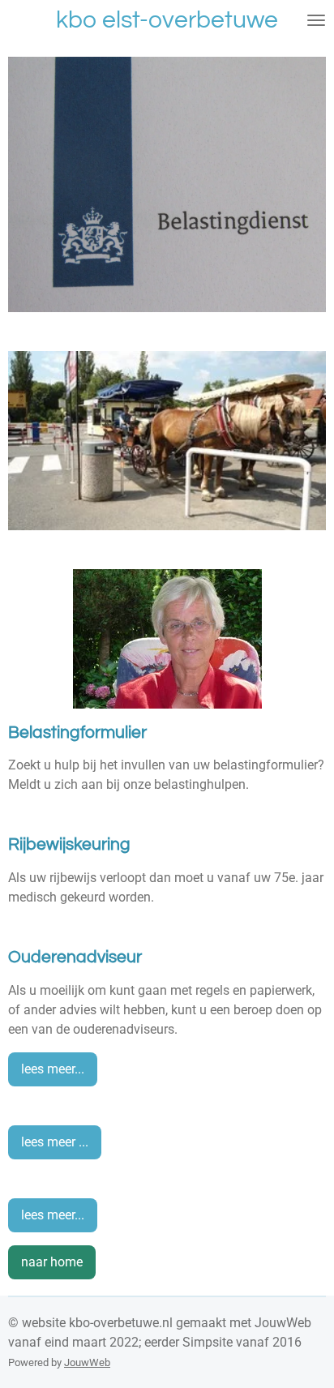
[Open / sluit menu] (316, 20)
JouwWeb (87, 1362)
